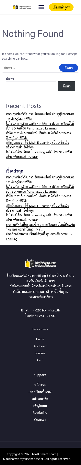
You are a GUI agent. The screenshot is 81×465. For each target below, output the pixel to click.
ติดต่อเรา (40, 419)
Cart (40, 360)
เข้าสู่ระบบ (40, 406)
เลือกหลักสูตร (61, 7)
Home (40, 339)
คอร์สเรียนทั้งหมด (40, 392)
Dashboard (40, 346)
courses (40, 353)
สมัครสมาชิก (40, 399)
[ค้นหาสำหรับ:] (40, 68)
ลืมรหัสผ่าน (40, 413)
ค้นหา (10, 79)
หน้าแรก (40, 385)
